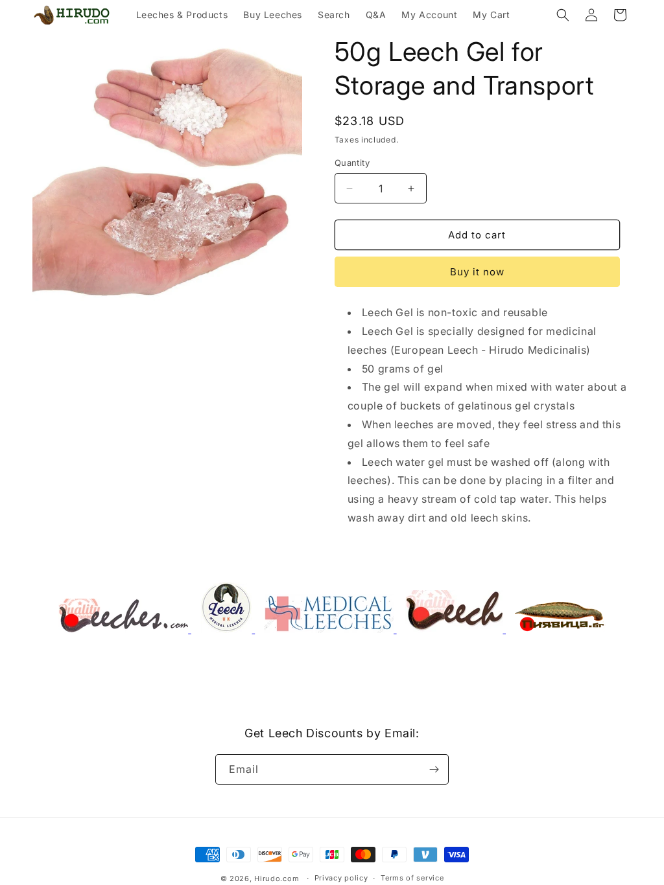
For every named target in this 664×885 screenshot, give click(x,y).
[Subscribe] (434, 769)
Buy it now (477, 272)
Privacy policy (341, 877)
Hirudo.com (276, 878)
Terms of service (412, 877)
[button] (563, 15)
